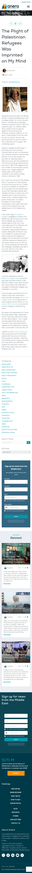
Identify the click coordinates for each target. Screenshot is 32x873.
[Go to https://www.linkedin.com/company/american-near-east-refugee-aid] (13, 855)
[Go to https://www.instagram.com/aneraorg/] (22, 855)
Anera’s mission (19, 332)
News (4, 395)
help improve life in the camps (15, 303)
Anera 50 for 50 (7, 367)
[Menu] (28, 6)
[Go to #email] (20, 23)
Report (4, 410)
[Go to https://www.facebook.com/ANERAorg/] (8, 855)
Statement (6, 415)
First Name (7, 478)
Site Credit (11, 866)
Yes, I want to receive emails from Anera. (15, 500)
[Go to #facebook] (16, 24)
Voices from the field (9, 429)
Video (4, 424)
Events (4, 378)
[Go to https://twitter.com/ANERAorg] (3, 855)
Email (6, 494)
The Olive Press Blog (12, 13)
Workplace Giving (8, 432)
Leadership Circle (8, 387)
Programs (5, 404)
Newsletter (6, 398)
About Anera (6, 364)
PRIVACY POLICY (21, 869)
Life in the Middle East (10, 393)
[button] (6, 508)
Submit (16, 516)
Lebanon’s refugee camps (11, 278)
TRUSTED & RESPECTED (10, 869)
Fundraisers (6, 384)
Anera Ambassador (9, 370)
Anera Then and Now (9, 373)
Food (3, 381)
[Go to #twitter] (11, 23)
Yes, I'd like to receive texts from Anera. (15, 510)
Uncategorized (7, 421)
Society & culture (8, 412)
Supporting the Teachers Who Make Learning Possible (13, 559)
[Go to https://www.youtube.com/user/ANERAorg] (17, 855)
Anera (11, 568)
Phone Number (8, 504)
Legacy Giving (7, 390)
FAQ (3, 869)
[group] (16, 763)
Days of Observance (9, 375)
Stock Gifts (6, 418)
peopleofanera (14, 82)
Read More (6, 583)
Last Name (7, 486)
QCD (3, 407)
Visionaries (6, 427)
